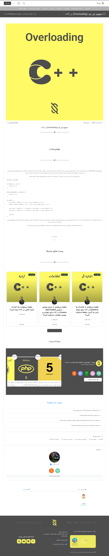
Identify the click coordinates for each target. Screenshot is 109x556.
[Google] (19, 541)
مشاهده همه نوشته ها (54, 476)
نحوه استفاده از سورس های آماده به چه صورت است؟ (86, 410)
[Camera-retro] (24, 541)
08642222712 (64, 546)
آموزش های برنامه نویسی (80, 439)
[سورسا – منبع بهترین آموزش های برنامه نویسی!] (100, 3)
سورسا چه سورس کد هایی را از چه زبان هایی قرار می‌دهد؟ (85, 425)
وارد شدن (25, 489)
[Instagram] (33, 541)
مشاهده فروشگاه (92, 379)
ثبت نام (7, 3)
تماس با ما (45, 8)
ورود (14, 3)
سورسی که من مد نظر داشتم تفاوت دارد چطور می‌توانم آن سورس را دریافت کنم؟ (79, 420)
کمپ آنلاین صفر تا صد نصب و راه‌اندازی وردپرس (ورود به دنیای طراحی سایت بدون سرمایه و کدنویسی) (50, 385)
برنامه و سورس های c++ (66, 439)
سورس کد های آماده (77, 8)
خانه (35, 14)
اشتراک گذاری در (12, 123)
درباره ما (52, 8)
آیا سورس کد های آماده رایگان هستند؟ (89, 415)
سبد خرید (17, 522)
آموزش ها (67, 8)
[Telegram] (28, 541)
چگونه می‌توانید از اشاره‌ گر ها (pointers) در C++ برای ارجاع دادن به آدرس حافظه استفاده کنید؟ (87, 311)
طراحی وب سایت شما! (34, 8)
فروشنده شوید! (22, 8)
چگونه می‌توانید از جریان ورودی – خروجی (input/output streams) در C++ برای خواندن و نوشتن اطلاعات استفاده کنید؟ (54, 311)
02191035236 (64, 542)
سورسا (59, 403)
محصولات (87, 8)
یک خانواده (52, 403)
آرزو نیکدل (56, 464)
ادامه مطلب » (87, 319)
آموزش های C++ (92, 439)
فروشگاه (59, 8)
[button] (54, 330)
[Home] (54, 522)
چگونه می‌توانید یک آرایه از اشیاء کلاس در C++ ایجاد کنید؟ (22, 308)
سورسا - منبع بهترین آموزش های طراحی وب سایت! (80, 362)
